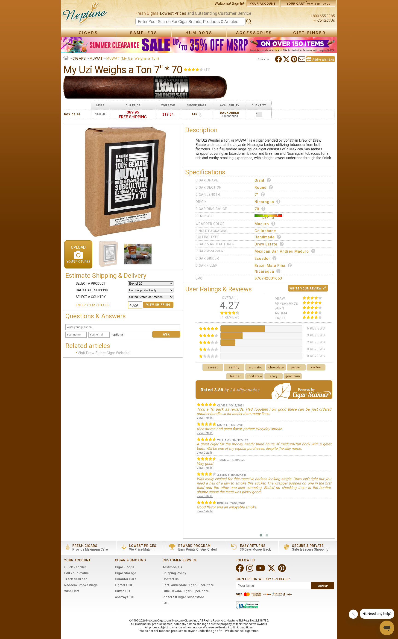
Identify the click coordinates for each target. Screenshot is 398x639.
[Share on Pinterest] (294, 59)
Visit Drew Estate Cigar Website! (104, 353)
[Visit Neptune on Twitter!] (271, 570)
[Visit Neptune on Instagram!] (250, 570)
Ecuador (262, 258)
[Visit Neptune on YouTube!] (261, 570)
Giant (259, 180)
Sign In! (238, 3)
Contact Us (325, 20)
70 (257, 209)
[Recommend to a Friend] (302, 59)
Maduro (262, 224)
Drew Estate (266, 244)
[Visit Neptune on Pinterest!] (282, 570)
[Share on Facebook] (279, 59)
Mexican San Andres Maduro (282, 251)
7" (256, 195)
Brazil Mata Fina (270, 265)
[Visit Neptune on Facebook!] (240, 570)
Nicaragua (264, 202)
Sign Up (322, 585)
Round (260, 187)
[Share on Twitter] (287, 59)
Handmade (265, 237)
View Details (205, 418)
